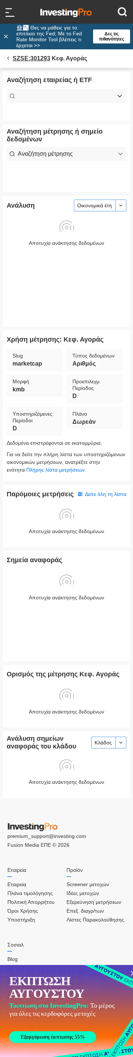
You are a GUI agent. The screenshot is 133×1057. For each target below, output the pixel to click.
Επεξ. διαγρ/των (85, 911)
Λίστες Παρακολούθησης (95, 920)
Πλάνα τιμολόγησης (30, 893)
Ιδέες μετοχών (82, 893)
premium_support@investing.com (46, 836)
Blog (12, 959)
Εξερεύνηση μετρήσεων (93, 902)
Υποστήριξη (21, 920)
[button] (70, 36)
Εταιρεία (16, 884)
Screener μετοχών (87, 884)
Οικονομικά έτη (94, 205)
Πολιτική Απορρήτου (31, 902)
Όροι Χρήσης (22, 911)
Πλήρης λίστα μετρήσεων (55, 470)
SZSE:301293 (31, 58)
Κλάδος (103, 743)
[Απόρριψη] (6, 36)
